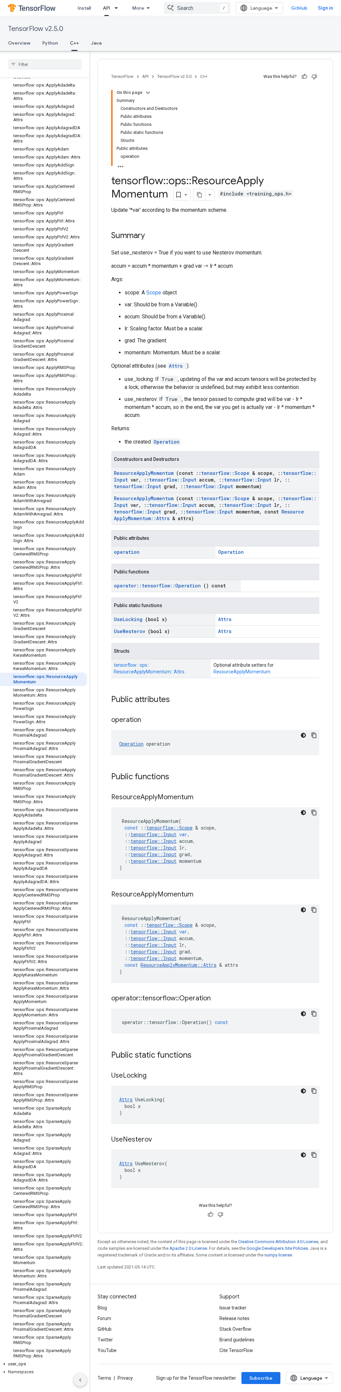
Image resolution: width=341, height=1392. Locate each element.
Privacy (125, 1378)
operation (127, 552)
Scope (154, 292)
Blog (102, 1307)
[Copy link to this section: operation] (149, 720)
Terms (104, 1378)
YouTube (107, 1350)
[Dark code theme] (303, 735)
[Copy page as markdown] (199, 194)
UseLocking (129, 619)
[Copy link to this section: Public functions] (177, 777)
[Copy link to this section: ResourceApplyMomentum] (201, 798)
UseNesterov (131, 631)
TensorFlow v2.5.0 (35, 29)
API (106, 8)
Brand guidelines (236, 1339)
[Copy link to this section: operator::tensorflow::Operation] (219, 999)
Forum (104, 1318)
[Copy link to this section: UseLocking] (155, 1076)
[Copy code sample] (314, 735)
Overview (19, 43)
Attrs (177, 366)
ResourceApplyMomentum (145, 473)
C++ (74, 43)
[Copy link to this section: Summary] (153, 236)
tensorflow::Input (174, 480)
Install (84, 8)
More (138, 8)
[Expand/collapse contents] (148, 93)
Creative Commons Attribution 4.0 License (278, 1241)
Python (50, 43)
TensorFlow (122, 76)
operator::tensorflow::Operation (158, 585)
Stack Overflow (235, 1329)
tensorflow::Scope (226, 473)
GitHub (299, 8)
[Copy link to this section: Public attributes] (178, 700)
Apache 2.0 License (188, 1248)
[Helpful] (304, 77)
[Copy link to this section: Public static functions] (200, 1056)
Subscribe (260, 1378)
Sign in (325, 8)
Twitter (105, 1339)
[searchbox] (45, 64)
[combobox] (197, 8)
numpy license (278, 1254)
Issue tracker (232, 1307)
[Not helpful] (314, 77)
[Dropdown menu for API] (118, 8)
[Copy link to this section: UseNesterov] (160, 1140)
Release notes (234, 1318)
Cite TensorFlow (236, 1350)
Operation (166, 442)
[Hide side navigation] (80, 1380)
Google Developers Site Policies (277, 1248)
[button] (43, 1364)
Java (96, 43)
